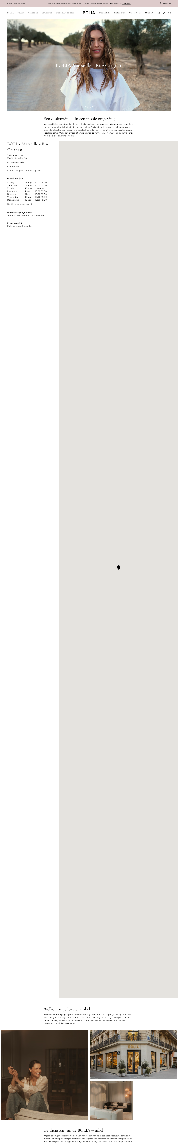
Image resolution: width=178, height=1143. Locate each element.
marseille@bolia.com (18, 162)
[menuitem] (11, 13)
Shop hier (126, 3)
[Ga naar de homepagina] (89, 12)
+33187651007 (14, 166)
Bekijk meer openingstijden (20, 204)
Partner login (19, 3)
